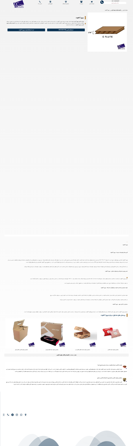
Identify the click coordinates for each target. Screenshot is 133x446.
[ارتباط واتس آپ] (21, 423)
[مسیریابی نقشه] (25, 423)
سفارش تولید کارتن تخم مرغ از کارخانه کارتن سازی (109, 378)
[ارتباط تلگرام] (12, 423)
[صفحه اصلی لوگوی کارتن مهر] (19, 4)
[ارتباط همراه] (3, 423)
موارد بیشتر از (66, 355)
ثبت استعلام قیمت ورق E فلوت (26, 30)
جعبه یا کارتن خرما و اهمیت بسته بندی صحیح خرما (110, 365)
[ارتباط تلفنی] (7, 423)
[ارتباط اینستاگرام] (16, 423)
